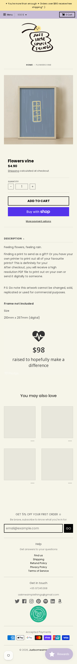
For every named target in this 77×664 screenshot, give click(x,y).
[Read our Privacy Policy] (66, 369)
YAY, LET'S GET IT (38, 349)
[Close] (70, 290)
